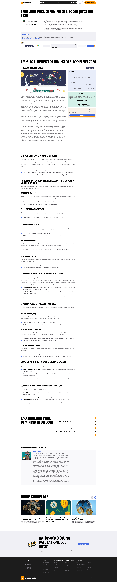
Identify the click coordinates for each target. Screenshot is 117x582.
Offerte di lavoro (46, 572)
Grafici (55, 566)
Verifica (88, 569)
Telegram (89, 562)
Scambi (77, 562)
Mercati (55, 564)
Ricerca (55, 570)
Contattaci (45, 564)
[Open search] (83, 2)
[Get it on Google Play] (28, 564)
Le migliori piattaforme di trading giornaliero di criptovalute (30, 518)
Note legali (45, 567)
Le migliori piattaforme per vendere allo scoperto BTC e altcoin (83, 518)
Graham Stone (35, 21)
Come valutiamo (79, 570)
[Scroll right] (95, 497)
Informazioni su (46, 562)
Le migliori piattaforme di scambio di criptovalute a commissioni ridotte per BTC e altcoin (57, 519)
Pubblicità (45, 566)
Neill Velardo (32, 20)
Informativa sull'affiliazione (35, 38)
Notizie (55, 562)
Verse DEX (67, 570)
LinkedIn (89, 567)
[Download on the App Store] (28, 568)
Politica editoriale (25, 38)
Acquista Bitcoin (68, 568)
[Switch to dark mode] (80, 2)
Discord (88, 566)
